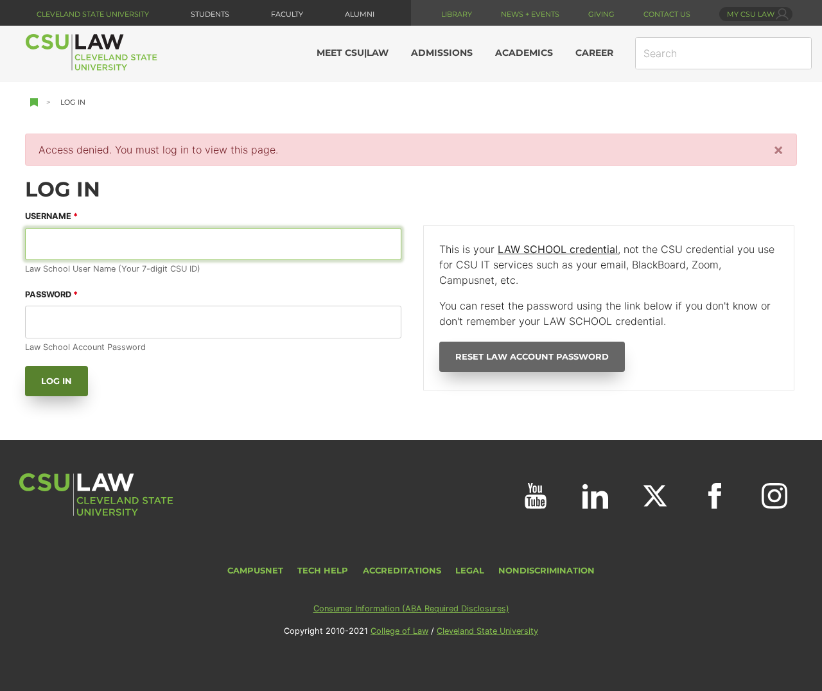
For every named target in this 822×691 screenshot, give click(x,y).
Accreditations (402, 570)
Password (48, 294)
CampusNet (255, 570)
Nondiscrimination (546, 570)
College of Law (399, 631)
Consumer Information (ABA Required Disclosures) (411, 608)
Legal (469, 570)
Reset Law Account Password (532, 357)
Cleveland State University (93, 14)
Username (48, 216)
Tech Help (322, 570)
